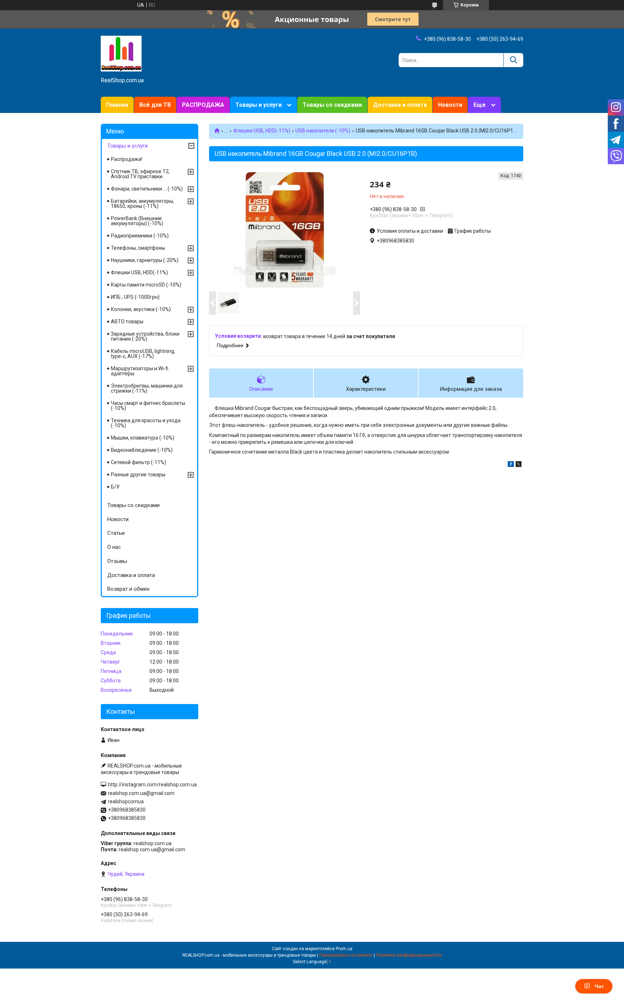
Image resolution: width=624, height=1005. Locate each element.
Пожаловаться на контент (346, 955)
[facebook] (511, 465)
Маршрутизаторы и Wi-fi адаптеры (139, 371)
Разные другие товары (138, 474)
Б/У (115, 487)
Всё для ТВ (155, 104)
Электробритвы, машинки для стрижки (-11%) (147, 388)
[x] (518, 465)
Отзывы (117, 561)
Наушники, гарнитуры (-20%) (144, 260)
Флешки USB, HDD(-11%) (261, 130)
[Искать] (513, 60)
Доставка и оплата (400, 104)
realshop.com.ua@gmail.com (141, 793)
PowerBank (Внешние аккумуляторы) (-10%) (137, 220)
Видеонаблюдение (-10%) (142, 450)
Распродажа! (126, 159)
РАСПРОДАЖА (203, 104)
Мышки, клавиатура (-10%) (142, 438)
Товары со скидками (332, 104)
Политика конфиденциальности (409, 955)
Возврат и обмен (128, 589)
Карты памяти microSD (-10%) (146, 285)
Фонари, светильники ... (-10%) (147, 189)
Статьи (116, 533)
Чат (599, 986)
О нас (114, 547)
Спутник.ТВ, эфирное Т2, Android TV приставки (140, 174)
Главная (117, 104)
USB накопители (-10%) (322, 130)
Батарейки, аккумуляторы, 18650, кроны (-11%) (142, 203)
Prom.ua (344, 948)
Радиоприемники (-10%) (140, 236)
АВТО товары (127, 321)
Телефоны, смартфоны (138, 248)
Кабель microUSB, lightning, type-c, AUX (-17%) (143, 353)
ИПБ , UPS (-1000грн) (135, 297)
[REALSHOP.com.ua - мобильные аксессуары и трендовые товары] (121, 53)
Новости (450, 104)
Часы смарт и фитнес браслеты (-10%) (148, 405)
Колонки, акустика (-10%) (141, 309)
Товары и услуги (258, 104)
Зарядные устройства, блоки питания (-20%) (145, 336)
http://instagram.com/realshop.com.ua (152, 784)
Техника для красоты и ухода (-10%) (146, 423)
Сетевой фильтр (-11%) (138, 462)
